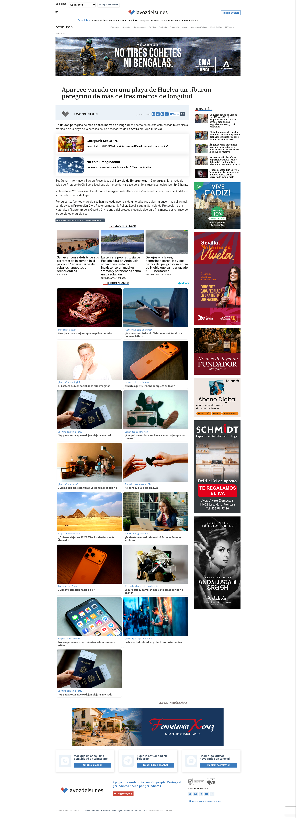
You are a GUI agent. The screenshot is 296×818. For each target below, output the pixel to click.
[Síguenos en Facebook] (212, 794)
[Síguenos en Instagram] (195, 794)
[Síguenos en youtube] (206, 794)
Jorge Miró (62, 274)
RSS (145, 810)
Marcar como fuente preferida (206, 801)
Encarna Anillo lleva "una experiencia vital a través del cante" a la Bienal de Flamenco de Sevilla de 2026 (225, 161)
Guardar (176, 114)
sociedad (127, 27)
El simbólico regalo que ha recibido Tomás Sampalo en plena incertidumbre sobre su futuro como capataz (225, 136)
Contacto (105, 810)
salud (184, 27)
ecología (163, 27)
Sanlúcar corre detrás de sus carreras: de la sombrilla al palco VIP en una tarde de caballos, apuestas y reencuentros (78, 264)
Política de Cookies (132, 810)
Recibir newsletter (218, 765)
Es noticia (83, 20)
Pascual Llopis (190, 20)
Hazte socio (125, 793)
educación (174, 27)
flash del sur (216, 27)
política (152, 27)
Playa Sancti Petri (170, 20)
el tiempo (229, 27)
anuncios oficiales (199, 27)
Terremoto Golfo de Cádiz (123, 20)
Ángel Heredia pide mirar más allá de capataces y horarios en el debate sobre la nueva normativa (224, 148)
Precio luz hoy (99, 20)
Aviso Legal (117, 810)
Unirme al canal (92, 765)
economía (115, 27)
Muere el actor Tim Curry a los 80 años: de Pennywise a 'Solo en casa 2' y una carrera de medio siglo (225, 173)
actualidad (60, 33)
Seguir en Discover (110, 5)
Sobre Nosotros (92, 810)
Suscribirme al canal (155, 765)
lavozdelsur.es (86, 114)
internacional (140, 27)
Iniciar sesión (231, 12)
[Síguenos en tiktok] (201, 794)
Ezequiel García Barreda (113, 278)
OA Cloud (168, 810)
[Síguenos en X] (190, 794)
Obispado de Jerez (149, 20)
